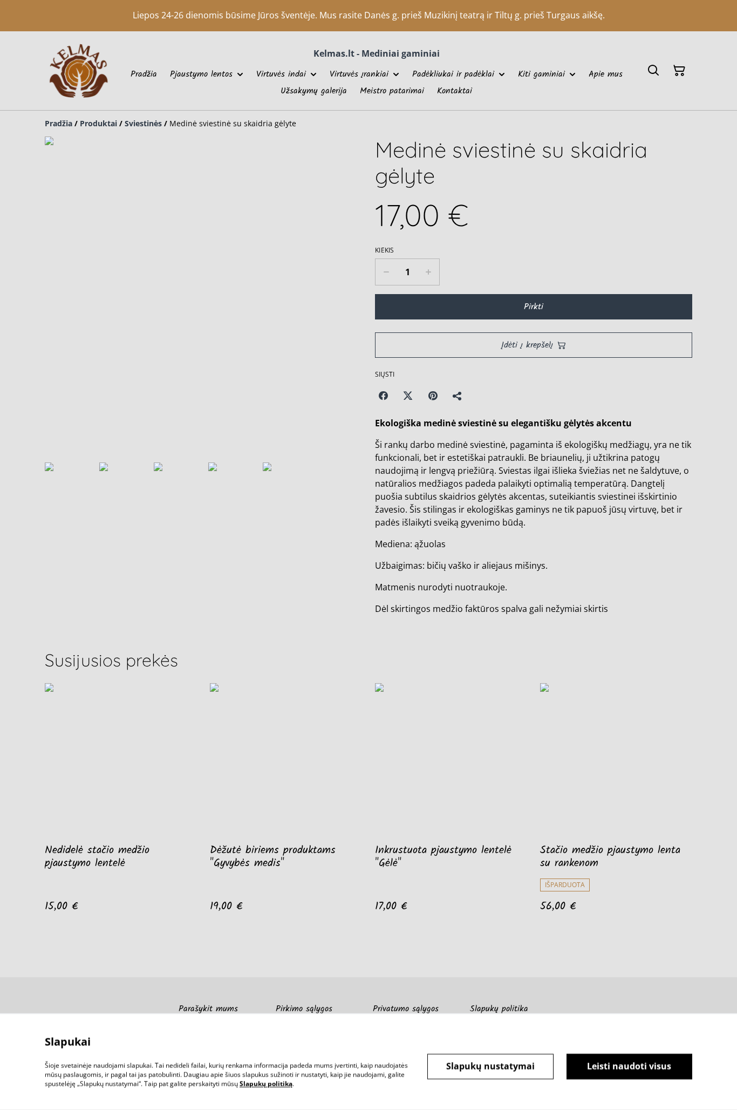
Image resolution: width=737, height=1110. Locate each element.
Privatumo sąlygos (406, 1009)
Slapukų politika (499, 1009)
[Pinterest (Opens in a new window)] (433, 395)
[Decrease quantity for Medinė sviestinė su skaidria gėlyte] (386, 271)
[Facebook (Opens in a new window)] (383, 395)
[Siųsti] (457, 395)
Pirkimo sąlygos (304, 1009)
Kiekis (384, 250)
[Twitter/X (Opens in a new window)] (408, 395)
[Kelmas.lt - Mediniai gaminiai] (78, 71)
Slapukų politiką (266, 1083)
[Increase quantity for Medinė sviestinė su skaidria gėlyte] (429, 271)
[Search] (653, 71)
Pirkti (533, 307)
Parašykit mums (208, 1009)
